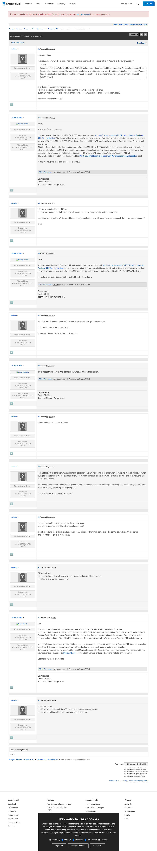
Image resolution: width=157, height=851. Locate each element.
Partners (104, 840)
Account (72, 4)
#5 (39, 316)
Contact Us (128, 808)
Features (28, 4)
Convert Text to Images (95, 808)
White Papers (129, 811)
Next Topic (141, 43)
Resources (49, 4)
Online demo (13, 808)
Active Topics (123, 25)
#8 (39, 467)
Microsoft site (69, 653)
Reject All (59, 845)
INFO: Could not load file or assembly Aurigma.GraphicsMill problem (108, 156)
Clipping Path (91, 811)
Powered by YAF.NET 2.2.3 (116, 780)
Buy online (12, 811)
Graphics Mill (29, 29)
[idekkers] (22, 59)
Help (145, 25)
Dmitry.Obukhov (16, 117)
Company (61, 4)
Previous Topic (18, 43)
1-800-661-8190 (126, 4)
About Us (128, 804)
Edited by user (45, 172)
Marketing (79, 840)
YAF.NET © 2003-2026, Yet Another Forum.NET (136, 780)
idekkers (14, 49)
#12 (39, 700)
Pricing (38, 4)
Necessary (56, 840)
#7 (39, 417)
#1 (39, 49)
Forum (115, 25)
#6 (39, 366)
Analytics (67, 840)
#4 (39, 253)
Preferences (92, 840)
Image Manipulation (93, 804)
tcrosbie (14, 467)
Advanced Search (136, 25)
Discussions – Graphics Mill (47, 29)
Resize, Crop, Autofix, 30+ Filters (57, 809)
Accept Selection (78, 845)
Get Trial (148, 4)
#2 (39, 117)
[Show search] (138, 4)
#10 (39, 567)
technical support (83, 14)
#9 (39, 517)
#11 (39, 617)
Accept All (97, 845)
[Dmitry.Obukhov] (22, 124)
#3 (39, 203)
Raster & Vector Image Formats (59, 804)
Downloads (12, 804)
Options (133, 35)
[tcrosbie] (22, 477)
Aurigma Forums (15, 29)
